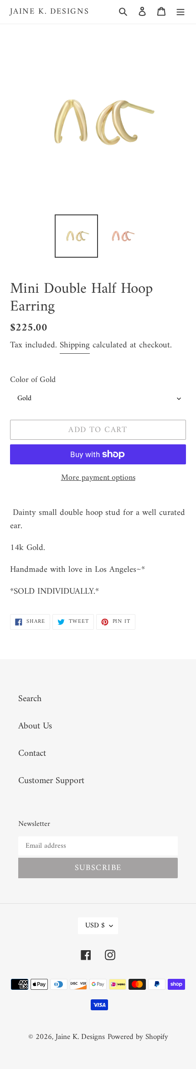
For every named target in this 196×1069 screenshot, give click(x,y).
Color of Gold (33, 380)
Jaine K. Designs (49, 12)
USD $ (95, 925)
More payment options (98, 478)
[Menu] (180, 11)
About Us (35, 726)
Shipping (75, 345)
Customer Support (51, 781)
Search (29, 699)
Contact (32, 754)
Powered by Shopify (138, 1037)
